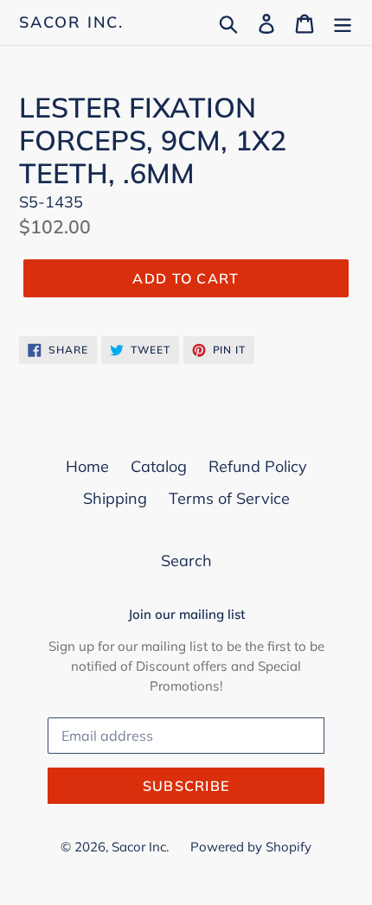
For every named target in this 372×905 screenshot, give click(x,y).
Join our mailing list (186, 614)
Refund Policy (257, 466)
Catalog (159, 466)
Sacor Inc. (71, 22)
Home (87, 466)
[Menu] (343, 22)
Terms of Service (229, 498)
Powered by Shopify (250, 846)
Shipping (115, 498)
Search (186, 560)
